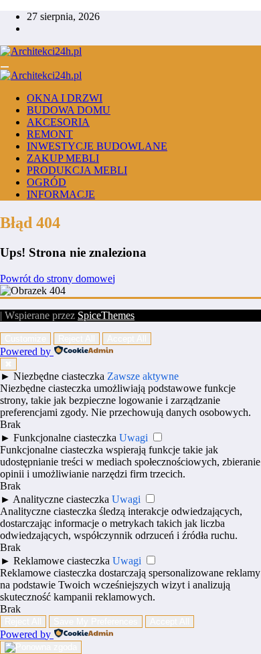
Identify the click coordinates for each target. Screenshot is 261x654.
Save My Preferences (96, 622)
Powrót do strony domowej (57, 278)
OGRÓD (46, 182)
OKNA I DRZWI (64, 98)
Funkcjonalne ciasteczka (64, 437)
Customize (25, 339)
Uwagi (133, 437)
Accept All (127, 339)
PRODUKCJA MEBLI (77, 170)
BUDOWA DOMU (68, 110)
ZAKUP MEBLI (63, 158)
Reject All (76, 339)
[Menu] (4, 67)
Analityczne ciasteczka (61, 499)
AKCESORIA (58, 122)
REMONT (50, 134)
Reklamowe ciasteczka (61, 560)
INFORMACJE (61, 194)
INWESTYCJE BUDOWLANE (97, 146)
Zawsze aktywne (143, 376)
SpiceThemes (106, 315)
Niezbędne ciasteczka (58, 376)
